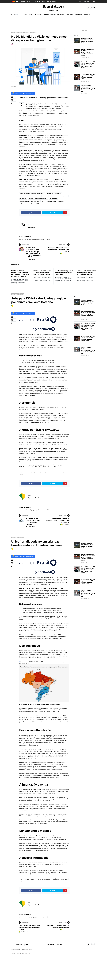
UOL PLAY (48, 1)
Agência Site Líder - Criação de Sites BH (21, 950)
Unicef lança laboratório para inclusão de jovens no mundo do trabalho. (42, 608)
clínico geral (58, 193)
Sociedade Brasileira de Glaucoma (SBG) (29, 203)
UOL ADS (54, 1)
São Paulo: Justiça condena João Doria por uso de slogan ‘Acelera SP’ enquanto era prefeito (20, 273)
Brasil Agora (50, 193)
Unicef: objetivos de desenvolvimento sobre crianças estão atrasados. (41, 610)
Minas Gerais (61, 472)
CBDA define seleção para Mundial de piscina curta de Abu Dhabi (64, 272)
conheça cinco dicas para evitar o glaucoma (30, 196)
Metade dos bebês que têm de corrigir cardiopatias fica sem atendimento (86, 272)
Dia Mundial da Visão (55, 196)
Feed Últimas (52, 472)
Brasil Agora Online (23, 949)
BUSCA (79, 1)
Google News (23, 198)
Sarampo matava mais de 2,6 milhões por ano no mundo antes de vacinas (42, 272)
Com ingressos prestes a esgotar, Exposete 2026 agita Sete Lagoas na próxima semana (88, 77)
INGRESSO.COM (24, 1)
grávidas (31, 198)
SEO (43, 201)
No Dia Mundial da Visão (41, 198)
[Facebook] (88, 7)
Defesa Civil (31, 345)
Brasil (21, 32)
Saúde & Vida (33, 32)
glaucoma (65, 196)
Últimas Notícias (49, 944)
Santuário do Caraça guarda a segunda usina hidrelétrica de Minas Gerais (87, 40)
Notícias (27, 32)
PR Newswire (58, 944)
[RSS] (94, 7)
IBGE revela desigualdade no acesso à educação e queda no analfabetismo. (43, 612)
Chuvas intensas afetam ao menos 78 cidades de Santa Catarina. (40, 362)
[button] (12, 8)
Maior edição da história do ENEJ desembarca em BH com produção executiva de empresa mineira (88, 52)
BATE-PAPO (86, 1)
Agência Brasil (15, 32)
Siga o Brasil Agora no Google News (55, 201)
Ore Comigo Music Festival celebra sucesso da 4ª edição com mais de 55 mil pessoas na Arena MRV (88, 88)
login (31, 239)
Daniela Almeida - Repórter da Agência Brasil (35, 472)
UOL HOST (31, 1)
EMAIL (94, 1)
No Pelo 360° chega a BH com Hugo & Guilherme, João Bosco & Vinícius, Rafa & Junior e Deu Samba (88, 64)
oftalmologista (53, 198)
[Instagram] (91, 7)
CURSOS (43, 1)
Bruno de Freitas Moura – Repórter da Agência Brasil (37, 879)
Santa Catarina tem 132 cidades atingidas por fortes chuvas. (38, 360)
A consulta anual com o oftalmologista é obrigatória (32, 193)
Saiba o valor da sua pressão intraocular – (30, 201)
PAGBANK (37, 1)
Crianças (45, 196)
